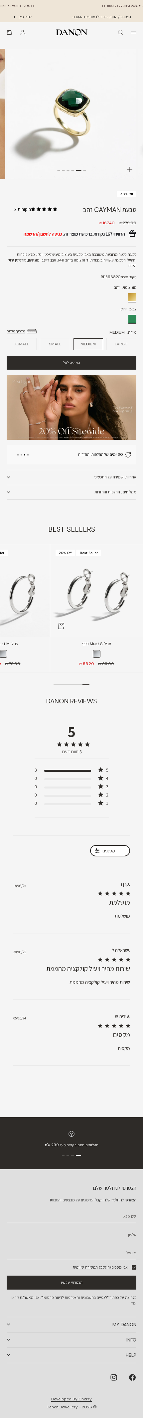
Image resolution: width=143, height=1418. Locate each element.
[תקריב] (129, 169)
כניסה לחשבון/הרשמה (43, 234)
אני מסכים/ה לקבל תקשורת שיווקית (100, 1267)
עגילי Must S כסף (96, 644)
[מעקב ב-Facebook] (132, 1377)
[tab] (71, 529)
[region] (82, 455)
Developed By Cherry (71, 1399)
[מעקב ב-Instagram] (114, 1377)
